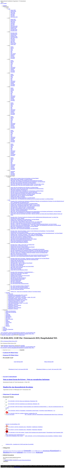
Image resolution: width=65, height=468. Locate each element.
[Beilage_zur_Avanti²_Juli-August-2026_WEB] (48, 369)
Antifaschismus (5, 450)
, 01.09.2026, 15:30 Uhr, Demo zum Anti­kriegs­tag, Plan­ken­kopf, (22, 401)
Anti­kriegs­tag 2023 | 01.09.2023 (14, 305)
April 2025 (13, 22)
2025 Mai (13, 23)
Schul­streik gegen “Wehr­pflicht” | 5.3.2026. (17, 296)
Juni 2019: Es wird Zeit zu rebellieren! (18, 277)
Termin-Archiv (22, 334)
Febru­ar (12, 47)
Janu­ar (12, 46)
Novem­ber (13, 57)
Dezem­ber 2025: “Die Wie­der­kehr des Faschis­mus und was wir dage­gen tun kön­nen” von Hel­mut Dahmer (32, 198)
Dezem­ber (13, 58)
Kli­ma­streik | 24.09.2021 (13, 308)
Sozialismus (25, 452)
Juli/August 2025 (14, 26)
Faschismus (19, 450)
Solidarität (20, 452)
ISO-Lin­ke (8, 317)
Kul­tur (7, 320)
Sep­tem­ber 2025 (14, 27)
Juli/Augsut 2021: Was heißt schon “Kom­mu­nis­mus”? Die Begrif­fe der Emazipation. (28, 249)
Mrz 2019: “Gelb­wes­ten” (16, 281)
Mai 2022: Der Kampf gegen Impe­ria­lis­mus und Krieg (21, 237)
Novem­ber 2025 (14, 29)
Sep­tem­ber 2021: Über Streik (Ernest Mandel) (20, 248)
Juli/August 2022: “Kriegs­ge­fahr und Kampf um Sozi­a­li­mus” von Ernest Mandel (27, 235)
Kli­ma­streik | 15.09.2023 (13, 304)
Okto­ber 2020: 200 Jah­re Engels (17, 260)
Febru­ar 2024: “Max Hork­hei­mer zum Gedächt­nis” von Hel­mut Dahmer (25, 212)
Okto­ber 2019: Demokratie (16, 274)
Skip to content (4, 3)
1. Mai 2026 (10, 293)
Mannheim (6, 345)
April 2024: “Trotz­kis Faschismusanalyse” (19, 210)
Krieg (60, 450)
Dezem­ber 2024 (14, 33)
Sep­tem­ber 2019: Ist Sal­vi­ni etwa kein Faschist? (20, 275)
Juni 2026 (13, 15)
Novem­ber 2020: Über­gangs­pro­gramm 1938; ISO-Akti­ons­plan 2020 (24, 259)
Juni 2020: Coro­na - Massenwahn (17, 264)
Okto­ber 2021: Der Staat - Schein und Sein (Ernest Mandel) (23, 246)
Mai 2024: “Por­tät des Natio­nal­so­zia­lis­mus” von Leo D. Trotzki (23, 209)
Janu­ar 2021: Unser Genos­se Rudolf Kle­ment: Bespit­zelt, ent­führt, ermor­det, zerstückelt (28, 256)
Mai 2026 (13, 14)
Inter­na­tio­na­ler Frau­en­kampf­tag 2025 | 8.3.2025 (17, 299)
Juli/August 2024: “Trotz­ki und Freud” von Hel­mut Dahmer (23, 206)
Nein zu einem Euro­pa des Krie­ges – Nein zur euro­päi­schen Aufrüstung (26, 379)
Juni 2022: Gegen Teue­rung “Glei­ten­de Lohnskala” (21, 236)
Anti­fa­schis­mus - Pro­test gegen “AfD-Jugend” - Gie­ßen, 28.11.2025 (21, 297)
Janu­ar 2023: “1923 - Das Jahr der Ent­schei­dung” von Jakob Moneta (24, 228)
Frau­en (7, 313)
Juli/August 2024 (14, 37)
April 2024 (13, 39)
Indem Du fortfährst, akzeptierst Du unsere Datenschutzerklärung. (18, 460)
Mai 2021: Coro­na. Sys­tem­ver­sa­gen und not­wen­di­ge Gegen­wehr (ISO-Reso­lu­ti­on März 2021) (29, 251)
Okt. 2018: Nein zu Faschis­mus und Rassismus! (20, 288)
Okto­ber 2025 (13, 28)
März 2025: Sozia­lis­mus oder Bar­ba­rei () (19, 189)
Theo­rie (7, 323)
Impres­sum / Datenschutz (8, 329)
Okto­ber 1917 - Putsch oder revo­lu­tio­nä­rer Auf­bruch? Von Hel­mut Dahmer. (26, 291)
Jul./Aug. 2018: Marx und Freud (17, 289)
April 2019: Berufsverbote (16, 280)
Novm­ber (12, 99)
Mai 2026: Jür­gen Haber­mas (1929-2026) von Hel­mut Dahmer (23, 182)
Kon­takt (4, 330)
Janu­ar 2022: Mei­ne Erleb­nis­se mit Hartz (19, 242)
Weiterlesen (17, 466)
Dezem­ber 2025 (14, 30)
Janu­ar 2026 (13, 10)
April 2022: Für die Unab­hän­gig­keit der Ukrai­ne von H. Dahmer (24, 238)
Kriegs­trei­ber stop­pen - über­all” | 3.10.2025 (17, 298)
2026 (9, 8)
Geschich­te (8, 314)
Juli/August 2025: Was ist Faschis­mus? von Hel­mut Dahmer (23, 194)
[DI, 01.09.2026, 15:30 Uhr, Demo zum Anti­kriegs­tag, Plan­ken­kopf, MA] (7, 401)
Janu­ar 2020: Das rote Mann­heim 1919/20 (19, 269)
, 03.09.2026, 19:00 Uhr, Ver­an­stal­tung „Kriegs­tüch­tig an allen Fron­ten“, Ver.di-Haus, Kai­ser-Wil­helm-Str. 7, (31, 410)
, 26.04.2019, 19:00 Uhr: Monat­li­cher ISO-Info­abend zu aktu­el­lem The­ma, (17, 333)
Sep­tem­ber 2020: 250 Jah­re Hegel (17, 261)
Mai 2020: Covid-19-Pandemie (17, 265)
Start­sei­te (5, 5)
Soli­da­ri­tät (8, 321)
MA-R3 (3, 334)
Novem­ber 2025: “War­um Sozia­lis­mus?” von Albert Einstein (23, 197)
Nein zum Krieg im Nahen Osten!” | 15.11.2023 (18, 303)
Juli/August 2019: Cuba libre (16, 276)
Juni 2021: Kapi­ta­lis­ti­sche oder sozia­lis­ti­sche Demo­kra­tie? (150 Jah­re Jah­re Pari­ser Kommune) (29, 250)
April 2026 (13, 13)
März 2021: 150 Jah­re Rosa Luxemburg (19, 253)
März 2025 (13, 21)
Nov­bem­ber (13, 154)
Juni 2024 (13, 41)
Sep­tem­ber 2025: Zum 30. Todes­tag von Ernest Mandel (22, 195)
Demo (13, 450)
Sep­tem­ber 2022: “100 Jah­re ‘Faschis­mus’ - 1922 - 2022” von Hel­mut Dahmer (26, 234)
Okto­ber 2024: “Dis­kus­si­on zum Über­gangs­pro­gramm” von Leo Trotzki (25, 204)
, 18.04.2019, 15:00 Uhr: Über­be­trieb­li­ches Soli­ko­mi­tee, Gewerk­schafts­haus (18, 332)
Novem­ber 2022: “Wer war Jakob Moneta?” (19, 232)
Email (4, 458)
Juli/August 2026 (14, 16)
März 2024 (13, 42)
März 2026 (13, 12)
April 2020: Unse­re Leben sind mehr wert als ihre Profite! (22, 266)
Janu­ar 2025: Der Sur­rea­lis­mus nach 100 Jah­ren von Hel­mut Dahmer (24, 187)
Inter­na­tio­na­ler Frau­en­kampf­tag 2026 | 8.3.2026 (17, 295)
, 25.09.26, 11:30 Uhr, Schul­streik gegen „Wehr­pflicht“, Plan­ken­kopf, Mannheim (25, 429)
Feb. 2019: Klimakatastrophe (16, 282)
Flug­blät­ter (8, 292)
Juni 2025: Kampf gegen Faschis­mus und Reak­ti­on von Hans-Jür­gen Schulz (26, 193)
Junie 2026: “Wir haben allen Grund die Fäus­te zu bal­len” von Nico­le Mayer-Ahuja (27, 184)
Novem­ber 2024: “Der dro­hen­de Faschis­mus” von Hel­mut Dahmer (24, 203)
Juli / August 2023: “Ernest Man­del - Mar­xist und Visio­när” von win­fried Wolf (26, 221)
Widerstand (39, 452)
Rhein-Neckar (11, 345)
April (12, 50)
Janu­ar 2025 (13, 19)
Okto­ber (12, 55)
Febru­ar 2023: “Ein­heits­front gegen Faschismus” (20, 227)
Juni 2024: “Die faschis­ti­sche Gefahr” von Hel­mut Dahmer (22, 208)
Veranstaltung (34, 452)
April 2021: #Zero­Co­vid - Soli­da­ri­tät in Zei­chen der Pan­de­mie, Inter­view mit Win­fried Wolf (29, 252)
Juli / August (13, 53)
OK (22, 350)
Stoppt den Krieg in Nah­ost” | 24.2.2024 (16, 300)
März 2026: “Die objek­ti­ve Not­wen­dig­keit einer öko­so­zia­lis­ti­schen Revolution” (26, 180)
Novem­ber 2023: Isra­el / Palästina (17, 218)
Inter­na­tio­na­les (8, 316)
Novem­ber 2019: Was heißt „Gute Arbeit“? (19, 273)
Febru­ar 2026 (13, 11)
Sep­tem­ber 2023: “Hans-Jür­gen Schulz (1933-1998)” (21, 220)
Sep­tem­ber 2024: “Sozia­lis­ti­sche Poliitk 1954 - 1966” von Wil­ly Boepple (25, 205)
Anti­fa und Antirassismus (11, 311)
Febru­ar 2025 (13, 20)
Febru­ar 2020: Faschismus (16, 268)
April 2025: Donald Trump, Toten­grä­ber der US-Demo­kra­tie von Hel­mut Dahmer (27, 190)
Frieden (22, 450)
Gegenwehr (27, 450)
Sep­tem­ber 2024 (14, 36)
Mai (11, 51)
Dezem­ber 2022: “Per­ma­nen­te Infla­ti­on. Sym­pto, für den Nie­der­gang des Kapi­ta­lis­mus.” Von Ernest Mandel (32, 230)
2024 (9, 200)
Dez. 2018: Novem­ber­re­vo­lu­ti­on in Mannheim (20, 285)
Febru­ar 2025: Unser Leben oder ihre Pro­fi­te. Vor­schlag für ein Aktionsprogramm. (27, 188)
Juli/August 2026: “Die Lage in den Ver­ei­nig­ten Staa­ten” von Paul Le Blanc (26, 185)
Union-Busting (29, 452)
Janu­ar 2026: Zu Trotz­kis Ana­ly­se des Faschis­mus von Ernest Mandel (25, 178)
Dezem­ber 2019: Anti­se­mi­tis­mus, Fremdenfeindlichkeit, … (22, 272)
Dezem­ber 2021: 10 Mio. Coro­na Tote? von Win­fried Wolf (22, 244)
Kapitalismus (46, 450)
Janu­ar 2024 (13, 44)
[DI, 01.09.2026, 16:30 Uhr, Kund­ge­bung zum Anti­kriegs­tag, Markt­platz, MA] (7, 403)
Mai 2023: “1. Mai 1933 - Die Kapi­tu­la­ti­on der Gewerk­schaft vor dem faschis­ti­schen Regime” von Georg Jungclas (34, 224)
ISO (36, 450)
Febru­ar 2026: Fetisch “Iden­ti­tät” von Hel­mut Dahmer (21, 179)
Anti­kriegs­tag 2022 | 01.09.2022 (14, 307)
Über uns (5, 328)
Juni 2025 (13, 24)
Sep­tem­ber (13, 54)
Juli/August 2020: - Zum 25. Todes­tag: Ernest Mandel (21, 262)
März (12, 49)
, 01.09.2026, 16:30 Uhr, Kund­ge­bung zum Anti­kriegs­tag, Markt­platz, (23, 403)
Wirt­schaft (8, 325)
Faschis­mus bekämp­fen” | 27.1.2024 (15, 301)
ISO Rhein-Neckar (40, 450)
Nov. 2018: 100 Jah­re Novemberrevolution (19, 287)
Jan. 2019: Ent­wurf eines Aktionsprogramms (20, 283)
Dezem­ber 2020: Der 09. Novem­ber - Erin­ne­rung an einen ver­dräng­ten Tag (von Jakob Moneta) (30, 258)
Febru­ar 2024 (13, 43)
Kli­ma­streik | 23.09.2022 (13, 306)
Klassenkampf (54, 450)
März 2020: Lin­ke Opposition (17, 267)
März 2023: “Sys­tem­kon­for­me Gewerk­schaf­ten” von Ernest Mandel (24, 226)
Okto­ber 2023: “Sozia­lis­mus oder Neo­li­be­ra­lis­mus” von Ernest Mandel (25, 219)
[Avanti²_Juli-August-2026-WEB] (18, 369)
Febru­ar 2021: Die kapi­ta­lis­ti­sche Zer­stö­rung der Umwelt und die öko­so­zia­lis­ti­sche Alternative (29, 254)
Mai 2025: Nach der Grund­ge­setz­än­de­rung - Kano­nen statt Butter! (24, 192)
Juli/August (13, 67)
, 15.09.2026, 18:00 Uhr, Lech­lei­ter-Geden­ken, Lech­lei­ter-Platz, (22, 413)
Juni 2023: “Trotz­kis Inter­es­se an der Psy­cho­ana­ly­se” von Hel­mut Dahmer (25, 222)
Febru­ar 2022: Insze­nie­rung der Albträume (19, 241)
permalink (23, 345)
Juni (11, 52)
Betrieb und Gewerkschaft (11, 312)
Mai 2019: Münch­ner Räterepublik (18, 279)
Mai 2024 (13, 38)
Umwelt (7, 324)
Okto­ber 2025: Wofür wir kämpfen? (18, 196)
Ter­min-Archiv (9, 322)
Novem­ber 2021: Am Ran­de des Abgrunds (19, 245)
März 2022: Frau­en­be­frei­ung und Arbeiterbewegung (21, 240)
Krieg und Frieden (9, 319)
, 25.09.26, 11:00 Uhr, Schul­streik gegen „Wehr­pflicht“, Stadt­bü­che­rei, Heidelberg (25, 426)
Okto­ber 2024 (13, 35)
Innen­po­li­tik (8, 315)
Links (4, 327)
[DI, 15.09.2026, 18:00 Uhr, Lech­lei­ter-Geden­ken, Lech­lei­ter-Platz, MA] (7, 413)
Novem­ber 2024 (14, 34)
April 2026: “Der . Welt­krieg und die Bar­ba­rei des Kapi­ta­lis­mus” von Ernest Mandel (28, 181)
